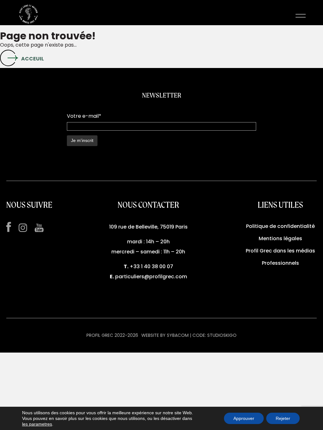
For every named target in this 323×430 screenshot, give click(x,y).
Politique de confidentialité (280, 226)
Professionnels (280, 263)
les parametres (37, 424)
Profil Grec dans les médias (280, 250)
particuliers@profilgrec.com (151, 276)
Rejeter (283, 418)
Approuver (243, 418)
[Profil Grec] (28, 16)
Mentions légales (280, 238)
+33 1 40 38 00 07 (151, 266)
